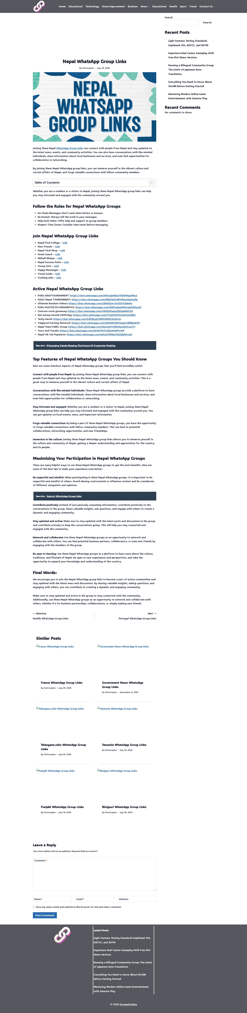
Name (38, 899)
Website (123, 899)
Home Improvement (113, 6)
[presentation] (64, 660)
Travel (193, 6)
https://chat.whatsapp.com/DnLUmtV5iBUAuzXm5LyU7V (101, 326)
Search (169, 17)
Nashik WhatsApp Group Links (50, 616)
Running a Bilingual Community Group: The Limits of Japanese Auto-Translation (191, 69)
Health (173, 6)
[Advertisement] (94, 37)
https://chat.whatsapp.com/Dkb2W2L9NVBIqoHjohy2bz (105, 299)
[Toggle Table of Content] (150, 182)
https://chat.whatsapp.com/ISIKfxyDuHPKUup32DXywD (108, 307)
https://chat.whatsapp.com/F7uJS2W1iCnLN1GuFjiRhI (104, 314)
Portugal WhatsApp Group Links (137, 616)
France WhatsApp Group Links (61, 682)
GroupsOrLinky (128, 1004)
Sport (183, 6)
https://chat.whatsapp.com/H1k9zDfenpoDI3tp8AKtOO (100, 311)
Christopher (88, 68)
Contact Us (206, 6)
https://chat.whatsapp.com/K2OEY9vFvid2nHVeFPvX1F (92, 330)
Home (62, 6)
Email (80, 899)
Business (133, 6)
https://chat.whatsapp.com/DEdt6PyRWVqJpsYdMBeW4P (106, 322)
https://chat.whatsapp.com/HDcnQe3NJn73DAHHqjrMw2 (103, 295)
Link (65, 242)
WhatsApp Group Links (69, 148)
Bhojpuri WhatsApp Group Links (124, 807)
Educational (75, 6)
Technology (92, 6)
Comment (40, 860)
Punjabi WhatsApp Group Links (62, 807)
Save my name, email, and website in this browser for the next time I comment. (78, 907)
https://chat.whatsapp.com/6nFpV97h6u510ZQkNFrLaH (99, 334)
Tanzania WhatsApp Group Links (124, 745)
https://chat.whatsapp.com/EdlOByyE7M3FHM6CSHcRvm (87, 318)
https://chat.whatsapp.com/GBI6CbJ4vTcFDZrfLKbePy (100, 303)
